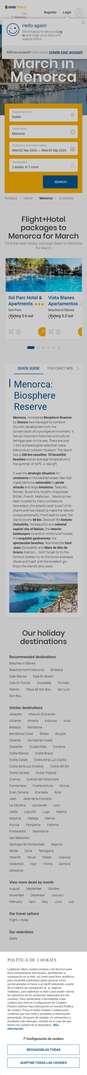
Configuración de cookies (45, 1039)
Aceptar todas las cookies (43, 1063)
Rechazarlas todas (44, 1050)
